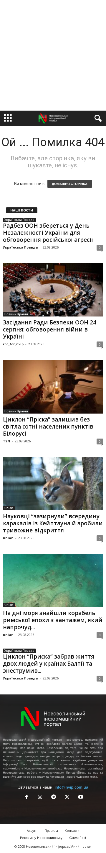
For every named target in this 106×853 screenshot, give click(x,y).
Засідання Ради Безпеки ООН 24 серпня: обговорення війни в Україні (49, 329)
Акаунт (32, 830)
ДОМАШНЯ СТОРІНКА (69, 184)
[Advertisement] (53, 55)
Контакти (72, 830)
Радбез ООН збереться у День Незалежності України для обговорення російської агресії (48, 233)
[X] (67, 797)
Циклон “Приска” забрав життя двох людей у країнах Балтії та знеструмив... (48, 663)
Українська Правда (19, 220)
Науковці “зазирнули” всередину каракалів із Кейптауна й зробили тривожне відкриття (53, 523)
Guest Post (77, 837)
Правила (51, 830)
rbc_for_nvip (13, 344)
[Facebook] (26, 797)
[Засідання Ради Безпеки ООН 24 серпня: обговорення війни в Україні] (53, 289)
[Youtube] (80, 797)
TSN (6, 441)
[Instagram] (40, 797)
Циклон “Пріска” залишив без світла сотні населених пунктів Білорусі (48, 426)
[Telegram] (53, 797)
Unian (8, 508)
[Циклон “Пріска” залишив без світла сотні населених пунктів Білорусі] (53, 386)
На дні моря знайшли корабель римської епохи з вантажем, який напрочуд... (52, 620)
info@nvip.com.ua (71, 787)
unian (8, 538)
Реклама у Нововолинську (41, 837)
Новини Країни (16, 314)
